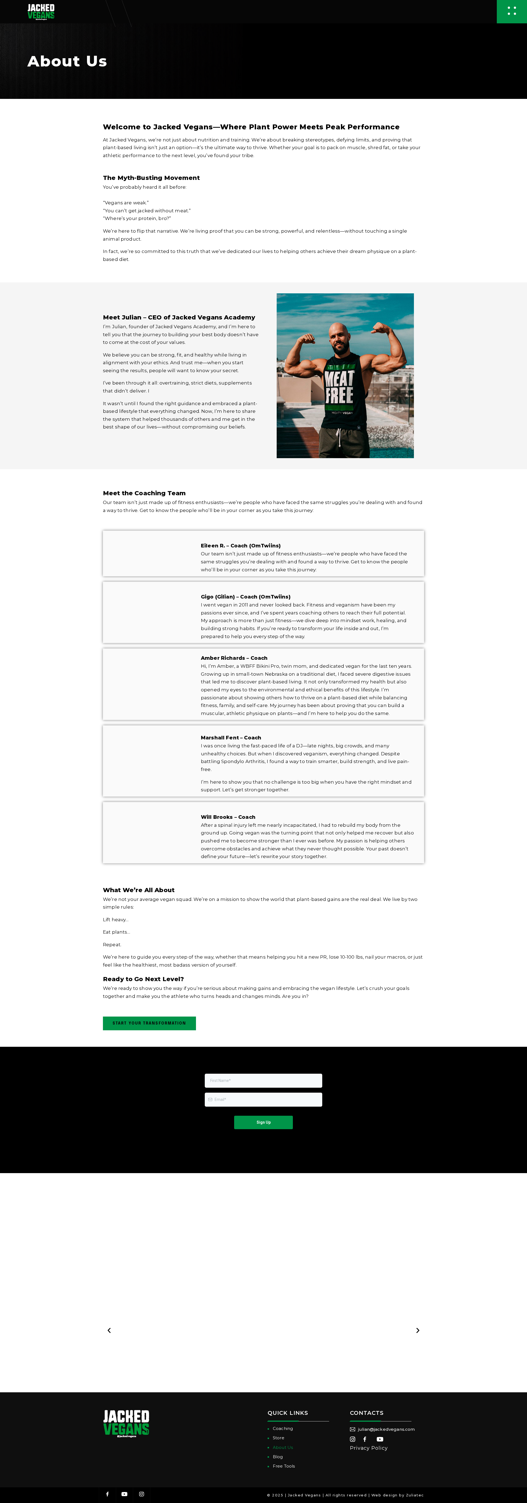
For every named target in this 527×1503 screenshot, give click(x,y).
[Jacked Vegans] (41, 11)
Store (278, 1437)
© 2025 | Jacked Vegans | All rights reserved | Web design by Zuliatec (345, 1495)
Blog (278, 1456)
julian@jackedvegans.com (386, 1429)
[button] (109, 1330)
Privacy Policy (369, 1448)
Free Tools (284, 1466)
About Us (283, 1447)
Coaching (283, 1428)
